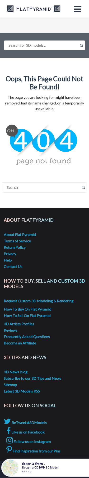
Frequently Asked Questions (27, 336)
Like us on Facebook (28, 432)
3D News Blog (16, 372)
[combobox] (44, 45)
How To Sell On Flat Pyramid (27, 315)
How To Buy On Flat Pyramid (27, 309)
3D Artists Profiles (19, 323)
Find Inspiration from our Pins (36, 451)
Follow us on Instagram (32, 441)
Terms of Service (17, 241)
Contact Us (13, 266)
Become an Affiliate (20, 343)
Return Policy (15, 247)
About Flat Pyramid (20, 234)
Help (8, 260)
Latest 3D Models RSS (22, 391)
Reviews (10, 330)
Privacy (10, 253)
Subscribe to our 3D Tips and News (32, 378)
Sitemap (10, 384)
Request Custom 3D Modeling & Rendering (39, 300)
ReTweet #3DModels (29, 422)
